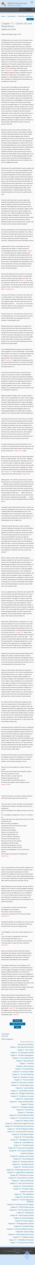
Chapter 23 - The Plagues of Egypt (22, 1107)
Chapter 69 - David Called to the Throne (21, 1234)
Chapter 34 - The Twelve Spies (24, 1137)
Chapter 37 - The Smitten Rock (24, 1145)
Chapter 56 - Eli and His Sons (24, 1197)
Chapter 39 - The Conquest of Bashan (21, 1151)
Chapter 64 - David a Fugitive (24, 1221)
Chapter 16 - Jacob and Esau (25, 1088)
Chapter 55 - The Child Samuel (24, 1194)
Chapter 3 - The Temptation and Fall (22, 1052)
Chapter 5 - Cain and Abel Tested (23, 1058)
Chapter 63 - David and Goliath (24, 1218)
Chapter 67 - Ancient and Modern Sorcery (20, 1229)
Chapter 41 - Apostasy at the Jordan (22, 1156)
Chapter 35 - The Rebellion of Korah (22, 1140)
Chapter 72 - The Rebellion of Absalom (21, 1240)
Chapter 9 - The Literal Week (24, 1069)
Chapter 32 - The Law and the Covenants (20, 1131)
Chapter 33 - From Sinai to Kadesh (23, 1134)
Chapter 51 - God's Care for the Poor (22, 1183)
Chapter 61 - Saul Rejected (25, 1212)
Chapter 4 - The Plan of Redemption (22, 1055)
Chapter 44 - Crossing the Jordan (23, 1164)
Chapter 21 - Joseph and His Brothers (22, 1102)
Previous (17, 1021)
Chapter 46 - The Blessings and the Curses (20, 1170)
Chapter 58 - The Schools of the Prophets (20, 1204)
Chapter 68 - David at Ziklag (25, 1232)
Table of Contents (17, 1024)
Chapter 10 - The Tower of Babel (23, 1072)
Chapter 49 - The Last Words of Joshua (21, 1178)
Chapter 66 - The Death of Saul (24, 1226)
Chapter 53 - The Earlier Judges (23, 1189)
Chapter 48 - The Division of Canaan (22, 1175)
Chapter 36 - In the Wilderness (24, 1142)
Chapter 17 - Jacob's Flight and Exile (22, 1091)
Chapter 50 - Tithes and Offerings (23, 1181)
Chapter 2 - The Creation (25, 1050)
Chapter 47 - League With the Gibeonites (20, 1172)
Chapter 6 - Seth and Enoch (25, 1061)
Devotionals (11, 16)
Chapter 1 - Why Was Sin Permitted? (22, 1047)
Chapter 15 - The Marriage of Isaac (22, 1085)
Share (29, 19)
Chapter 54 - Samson (27, 1191)
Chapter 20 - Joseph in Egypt (24, 1099)
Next (17, 1027)
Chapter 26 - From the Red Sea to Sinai (21, 1115)
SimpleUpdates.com (12, 1250)
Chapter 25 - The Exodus (26, 1112)
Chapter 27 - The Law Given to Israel (22, 1118)
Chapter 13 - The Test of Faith (24, 1080)
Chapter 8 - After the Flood (25, 1066)
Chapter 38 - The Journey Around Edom (21, 1148)
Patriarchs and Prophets (26, 16)
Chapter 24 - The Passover (25, 1110)
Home (3, 16)
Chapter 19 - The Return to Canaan (22, 1096)
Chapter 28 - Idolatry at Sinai (24, 1121)
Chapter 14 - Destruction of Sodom (22, 1082)
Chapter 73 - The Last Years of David (22, 1242)
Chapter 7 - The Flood (27, 1063)
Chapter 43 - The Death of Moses (23, 1161)
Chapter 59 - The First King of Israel (22, 1207)
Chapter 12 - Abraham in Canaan (23, 1077)
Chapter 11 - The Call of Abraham (23, 1074)
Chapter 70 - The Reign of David (23, 1237)
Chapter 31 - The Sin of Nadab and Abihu (20, 1129)
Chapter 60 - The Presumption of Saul (21, 1210)
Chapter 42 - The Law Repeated (23, 1159)
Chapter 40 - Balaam (27, 1153)
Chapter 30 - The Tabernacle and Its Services (19, 1126)
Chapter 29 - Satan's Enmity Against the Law (19, 1123)
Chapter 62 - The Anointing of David (22, 1215)
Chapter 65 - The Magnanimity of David (21, 1223)
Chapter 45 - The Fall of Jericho (24, 1167)
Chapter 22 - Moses (27, 1104)
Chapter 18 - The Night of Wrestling (22, 1093)
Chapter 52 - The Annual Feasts (23, 1186)
